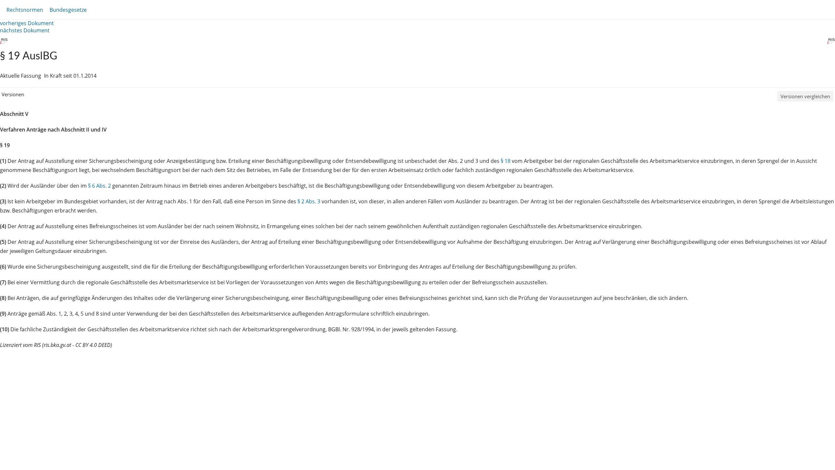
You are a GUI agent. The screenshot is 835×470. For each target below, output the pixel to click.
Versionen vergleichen (805, 96)
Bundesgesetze (68, 9)
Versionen (13, 94)
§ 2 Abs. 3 (308, 201)
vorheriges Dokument (27, 23)
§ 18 (505, 160)
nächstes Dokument (25, 30)
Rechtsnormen (25, 9)
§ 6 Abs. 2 (99, 185)
